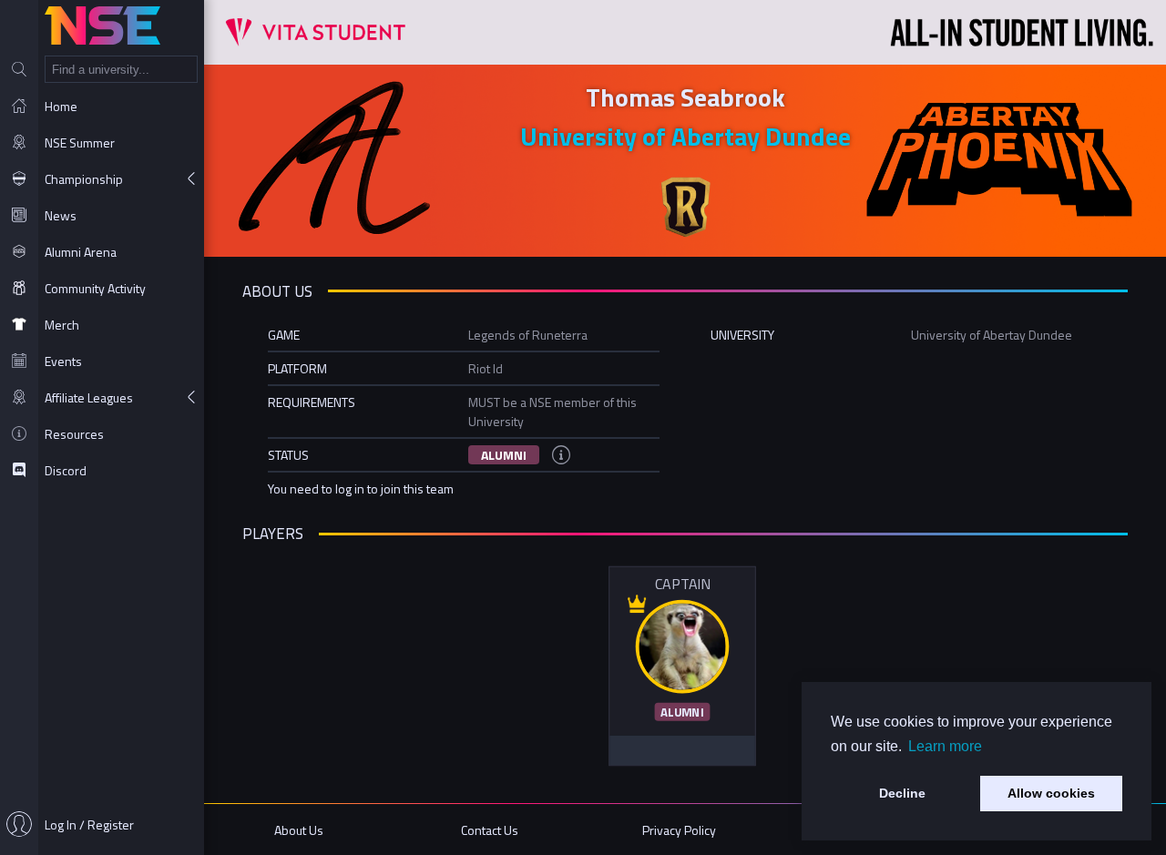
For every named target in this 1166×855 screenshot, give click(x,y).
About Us (298, 830)
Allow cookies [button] (1051, 793)
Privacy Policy (679, 830)
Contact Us (489, 830)
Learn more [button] (945, 746)
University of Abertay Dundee (685, 136)
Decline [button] (902, 793)
